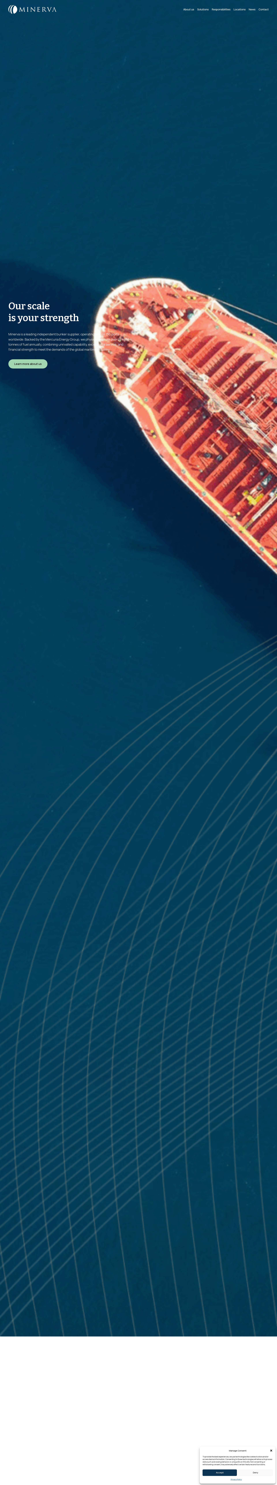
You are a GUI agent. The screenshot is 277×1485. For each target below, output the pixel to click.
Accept (220, 1472)
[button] (271, 1450)
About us (188, 9)
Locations (240, 9)
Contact (264, 9)
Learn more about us (28, 364)
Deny (255, 1472)
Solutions (203, 9)
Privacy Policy (236, 1479)
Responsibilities (221, 9)
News (252, 9)
